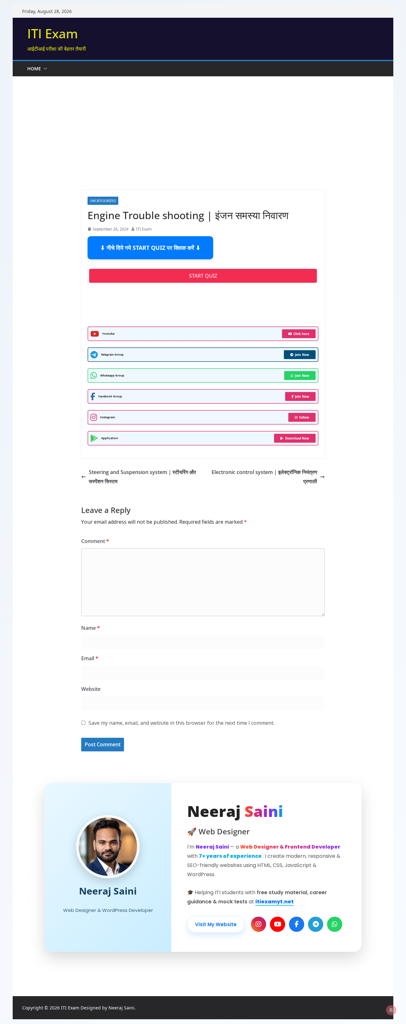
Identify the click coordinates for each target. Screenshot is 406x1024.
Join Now (302, 354)
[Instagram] (258, 924)
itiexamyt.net (274, 901)
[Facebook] (296, 924)
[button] (44, 68)
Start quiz (203, 275)
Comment (95, 541)
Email (89, 658)
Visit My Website (216, 924)
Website (91, 689)
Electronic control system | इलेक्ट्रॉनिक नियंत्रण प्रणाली (264, 477)
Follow (304, 417)
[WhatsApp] (334, 924)
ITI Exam (52, 33)
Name (90, 627)
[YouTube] (277, 924)
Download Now (297, 438)
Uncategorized (103, 201)
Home (34, 69)
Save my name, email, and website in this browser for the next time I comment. (181, 722)
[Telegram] (315, 924)
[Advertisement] (203, 142)
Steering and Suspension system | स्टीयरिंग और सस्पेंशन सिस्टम (142, 477)
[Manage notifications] (391, 1010)
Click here (301, 334)
